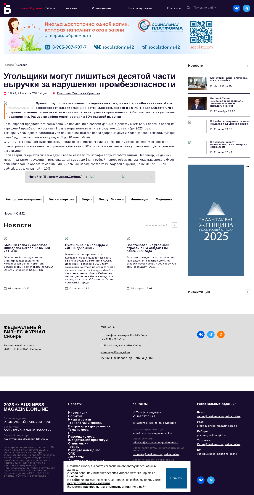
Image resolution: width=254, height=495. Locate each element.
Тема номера (78, 429)
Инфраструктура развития (89, 426)
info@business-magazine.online (153, 432)
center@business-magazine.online (219, 416)
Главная (71, 8)
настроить (91, 486)
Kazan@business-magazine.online (218, 444)
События (21, 64)
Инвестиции (78, 412)
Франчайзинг (101, 8)
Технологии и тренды (85, 422)
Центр (201, 412)
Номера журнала (139, 8)
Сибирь (202, 431)
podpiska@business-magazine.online (156, 454)
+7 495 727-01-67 (144, 416)
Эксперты (76, 457)
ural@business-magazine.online (217, 425)
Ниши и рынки (79, 419)
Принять (176, 478)
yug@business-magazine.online (217, 453)
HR (70, 433)
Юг (199, 449)
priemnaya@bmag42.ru (115, 352)
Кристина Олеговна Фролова (78, 93)
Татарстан (204, 440)
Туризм (74, 446)
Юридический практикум (88, 440)
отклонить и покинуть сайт (125, 486)
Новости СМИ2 (14, 213)
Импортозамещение (84, 450)
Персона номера (81, 436)
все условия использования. (88, 483)
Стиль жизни (78, 443)
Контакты (174, 8)
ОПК (71, 453)
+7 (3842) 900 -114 (112, 339)
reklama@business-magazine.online (155, 442)
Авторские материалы (86, 460)
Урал (200, 421)
